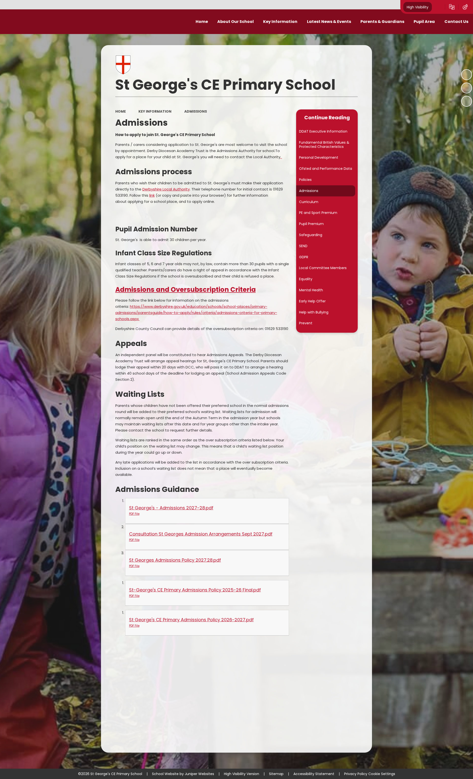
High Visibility (417, 6)
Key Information (154, 111)
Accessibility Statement (313, 773)
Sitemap (276, 773)
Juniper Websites (199, 773)
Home (120, 111)
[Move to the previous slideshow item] (466, 88)
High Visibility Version (241, 773)
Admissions (195, 111)
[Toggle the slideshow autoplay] (466, 74)
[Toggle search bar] (438, 7)
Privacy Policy (355, 773)
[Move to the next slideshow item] (466, 101)
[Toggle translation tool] (451, 7)
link (152, 195)
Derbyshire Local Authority (166, 189)
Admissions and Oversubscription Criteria (185, 289)
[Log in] (465, 7)
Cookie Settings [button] (381, 773)
